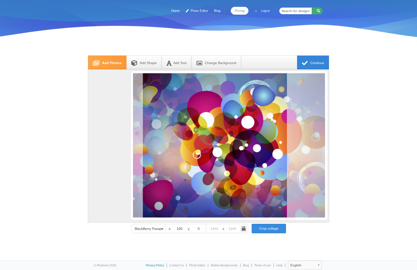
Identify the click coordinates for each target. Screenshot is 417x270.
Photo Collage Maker (115, 8)
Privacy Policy (155, 265)
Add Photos (111, 63)
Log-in (265, 11)
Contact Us (176, 265)
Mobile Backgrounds (224, 265)
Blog (217, 11)
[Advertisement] (203, 44)
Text (180, 63)
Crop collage (268, 228)
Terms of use (262, 265)
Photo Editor (199, 11)
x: (170, 229)
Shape (148, 63)
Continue (316, 63)
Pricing (239, 11)
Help (279, 265)
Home (175, 11)
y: (189, 229)
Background (220, 63)
